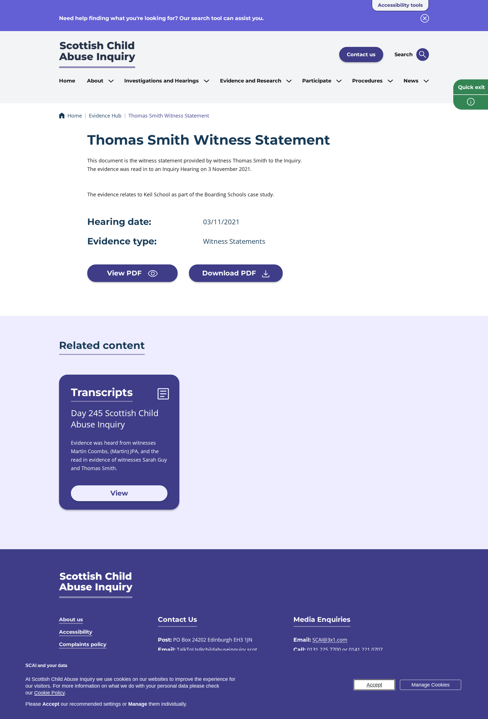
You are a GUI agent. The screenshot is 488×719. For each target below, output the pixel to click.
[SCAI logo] (95, 585)
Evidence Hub (105, 115)
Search (404, 54)
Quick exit (471, 87)
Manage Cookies (430, 685)
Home (67, 81)
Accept (374, 685)
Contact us (361, 54)
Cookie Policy (49, 693)
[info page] (470, 102)
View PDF (125, 273)
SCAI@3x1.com (329, 639)
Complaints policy (82, 644)
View (119, 493)
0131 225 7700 (324, 649)
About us (71, 619)
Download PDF (230, 273)
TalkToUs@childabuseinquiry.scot (217, 649)
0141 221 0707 (366, 649)
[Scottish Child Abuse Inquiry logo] (97, 54)
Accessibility (75, 632)
